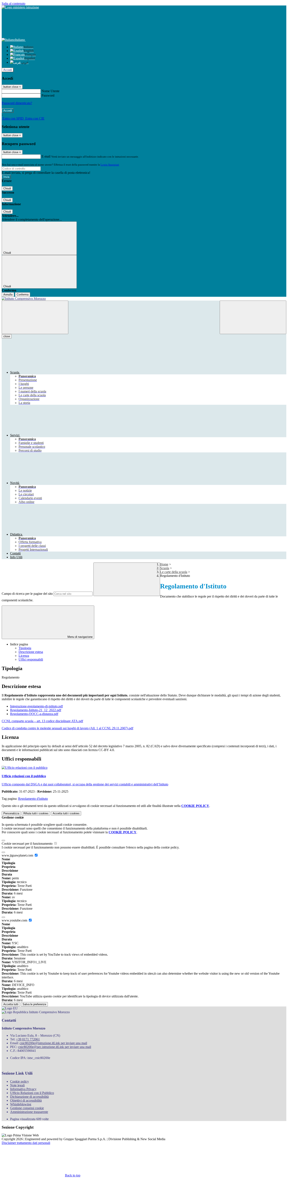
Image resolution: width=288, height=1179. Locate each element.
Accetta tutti (66, 813)
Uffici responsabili (31, 659)
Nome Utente (50, 91)
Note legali (17, 1085)
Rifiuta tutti (35, 813)
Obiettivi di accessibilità (26, 1100)
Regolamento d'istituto (33, 798)
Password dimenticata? (17, 103)
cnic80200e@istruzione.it (53, 1043)
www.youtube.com (15, 920)
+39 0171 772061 (28, 1039)
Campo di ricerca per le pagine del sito (27, 593)
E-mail (46, 156)
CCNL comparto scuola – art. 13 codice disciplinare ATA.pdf (42, 721)
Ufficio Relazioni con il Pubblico (32, 1093)
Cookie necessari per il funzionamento (27, 843)
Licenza (24, 655)
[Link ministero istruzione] (20, 7)
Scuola (164, 568)
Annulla (7, 294)
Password (48, 95)
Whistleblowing (20, 1104)
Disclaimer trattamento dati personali (26, 1143)
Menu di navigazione (80, 636)
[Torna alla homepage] (144, 299)
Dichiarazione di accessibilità (29, 1096)
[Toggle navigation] (35, 317)
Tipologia (25, 648)
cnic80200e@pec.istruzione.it (54, 1047)
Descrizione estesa (31, 652)
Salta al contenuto (13, 3)
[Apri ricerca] (253, 317)
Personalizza (11, 813)
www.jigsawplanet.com (18, 855)
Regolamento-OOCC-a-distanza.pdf (34, 714)
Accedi (7, 69)
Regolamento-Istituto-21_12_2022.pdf (35, 710)
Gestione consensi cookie (27, 1108)
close (6, 336)
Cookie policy (19, 1081)
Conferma (22, 294)
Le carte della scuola (173, 572)
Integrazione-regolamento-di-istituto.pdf (36, 706)
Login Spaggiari (110, 164)
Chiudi (7, 188)
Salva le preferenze (34, 1004)
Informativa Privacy (23, 1089)
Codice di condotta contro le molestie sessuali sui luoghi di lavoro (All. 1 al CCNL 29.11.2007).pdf (67, 728)
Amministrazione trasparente (29, 1112)
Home (164, 564)
